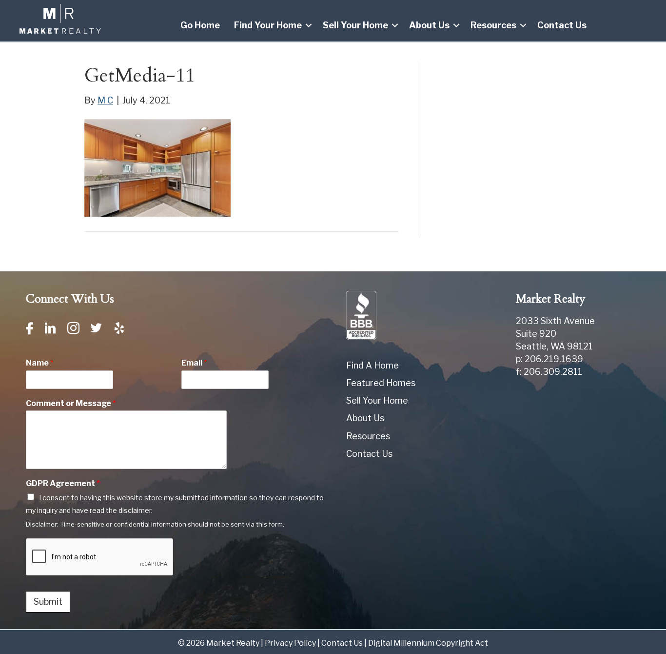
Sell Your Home (355, 25)
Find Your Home (268, 25)
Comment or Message (71, 403)
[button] (308, 25)
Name (40, 363)
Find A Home (372, 365)
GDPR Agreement (63, 483)
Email (194, 363)
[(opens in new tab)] (361, 314)
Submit (48, 601)
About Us (429, 25)
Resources (493, 25)
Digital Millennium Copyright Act (428, 643)
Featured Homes (380, 383)
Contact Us (562, 25)
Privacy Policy (290, 643)
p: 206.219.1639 (549, 359)
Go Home (200, 25)
